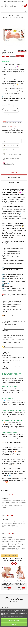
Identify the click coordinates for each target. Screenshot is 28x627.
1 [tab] (11, 47)
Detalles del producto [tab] (14, 177)
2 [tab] (12, 47)
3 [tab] (14, 47)
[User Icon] (22, 6)
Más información (6, 616)
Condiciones (13, 134)
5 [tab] (17, 47)
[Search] (25, 11)
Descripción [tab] (14, 172)
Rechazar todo (14, 620)
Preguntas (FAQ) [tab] (14, 182)
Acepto (14, 624)
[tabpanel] (14, 35)
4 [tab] (15, 47)
